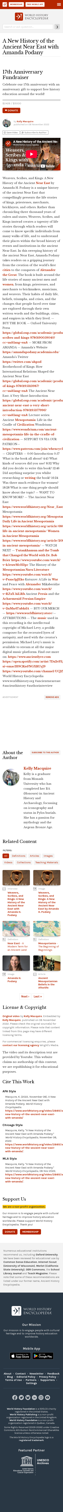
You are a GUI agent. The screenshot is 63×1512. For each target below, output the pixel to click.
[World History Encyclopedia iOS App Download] (20, 1356)
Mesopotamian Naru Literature (26, 569)
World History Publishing (23, 1414)
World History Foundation (21, 1408)
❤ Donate (11, 110)
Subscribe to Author (34, 132)
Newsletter (37, 1373)
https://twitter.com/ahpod (22, 361)
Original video (11, 1016)
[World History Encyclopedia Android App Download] (42, 1356)
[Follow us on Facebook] (15, 1399)
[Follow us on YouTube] (48, 1399)
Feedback (53, 1373)
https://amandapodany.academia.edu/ (31, 352)
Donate (10, 1231)
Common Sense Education (20, 1262)
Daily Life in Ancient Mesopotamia (28, 521)
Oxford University (47, 1254)
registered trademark (31, 1440)
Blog (10, 1376)
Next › (25, 996)
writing (30, 477)
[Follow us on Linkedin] (35, 1399)
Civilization (25, 424)
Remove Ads (52, 697)
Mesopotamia (25, 420)
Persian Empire (34, 598)
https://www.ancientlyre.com (29, 656)
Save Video (10, 132)
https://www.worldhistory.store (29, 613)
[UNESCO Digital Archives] (31, 1464)
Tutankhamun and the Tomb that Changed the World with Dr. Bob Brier (31, 555)
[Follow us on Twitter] (22, 1399)
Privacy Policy (47, 1376)
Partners (31, 1380)
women (8, 284)
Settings (31, 1383)
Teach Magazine (38, 1273)
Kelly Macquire (25, 121)
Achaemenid (12, 598)
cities (6, 270)
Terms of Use (13, 1380)
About (7, 1373)
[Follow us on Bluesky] (28, 1399)
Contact (20, 1373)
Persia (42, 593)
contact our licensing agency (21, 1045)
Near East (43, 183)
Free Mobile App (35, 4)
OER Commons (35, 1269)
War (55, 579)
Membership (16, 4)
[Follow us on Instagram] (41, 1399)
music (42, 618)
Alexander (33, 584)
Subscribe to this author (45, 752)
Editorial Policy (26, 1376)
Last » (38, 996)
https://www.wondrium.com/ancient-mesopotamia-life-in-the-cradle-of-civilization (30, 434)
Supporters (47, 1380)
